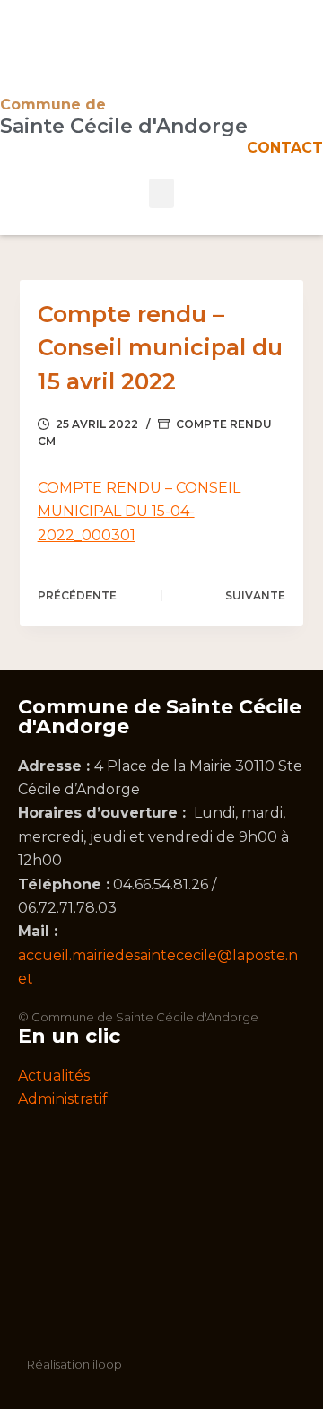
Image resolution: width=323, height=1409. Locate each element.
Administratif (63, 1098)
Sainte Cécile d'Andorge (124, 126)
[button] (161, 193)
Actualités (54, 1075)
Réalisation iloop (74, 1364)
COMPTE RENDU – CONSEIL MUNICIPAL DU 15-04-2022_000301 (139, 511)
